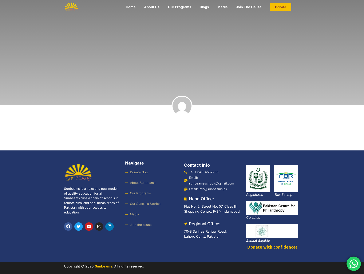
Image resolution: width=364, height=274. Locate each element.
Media (222, 7)
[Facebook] (68, 226)
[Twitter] (78, 226)
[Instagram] (99, 226)
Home (131, 7)
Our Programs (179, 7)
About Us (151, 7)
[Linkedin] (109, 226)
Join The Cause (249, 7)
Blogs (204, 7)
